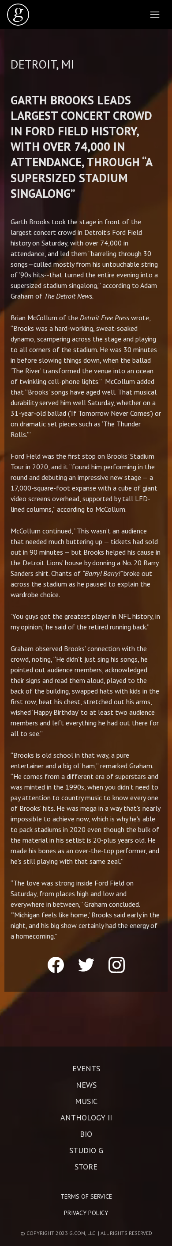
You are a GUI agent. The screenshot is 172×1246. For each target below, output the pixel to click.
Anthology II (86, 1117)
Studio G (86, 1150)
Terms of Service (86, 1196)
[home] (18, 15)
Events (86, 1068)
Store (86, 1166)
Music (86, 1101)
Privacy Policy (86, 1213)
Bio (86, 1134)
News (86, 1085)
